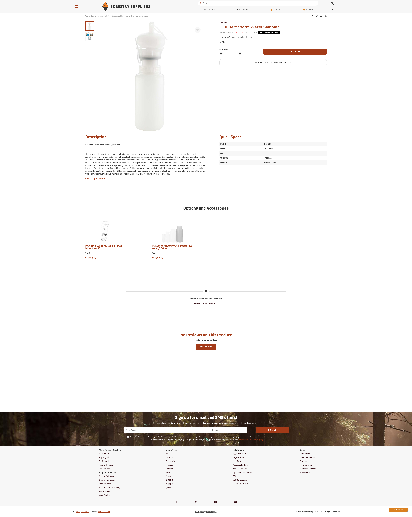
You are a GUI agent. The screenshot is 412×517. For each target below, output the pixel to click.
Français (169, 465)
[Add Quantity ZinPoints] (240, 53)
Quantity (224, 50)
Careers (303, 461)
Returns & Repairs (106, 465)
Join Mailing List (240, 468)
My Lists (310, 9)
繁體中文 (169, 484)
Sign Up (272, 430)
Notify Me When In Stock (269, 32)
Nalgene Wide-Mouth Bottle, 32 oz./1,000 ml (172, 247)
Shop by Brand (105, 484)
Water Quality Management (96, 16)
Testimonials (104, 461)
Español (169, 457)
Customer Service (308, 457)
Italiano (169, 472)
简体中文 (169, 480)
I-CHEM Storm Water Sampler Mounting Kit (103, 247)
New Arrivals (104, 491)
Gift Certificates (240, 480)
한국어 (169, 487)
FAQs (235, 476)
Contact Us (305, 453)
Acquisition (305, 472)
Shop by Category (106, 476)
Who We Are (104, 453)
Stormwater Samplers (139, 16)
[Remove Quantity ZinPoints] (221, 53)
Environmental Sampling (118, 16)
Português (170, 461)
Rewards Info (104, 468)
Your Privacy (238, 461)
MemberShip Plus (240, 484)
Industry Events (306, 465)
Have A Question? (95, 179)
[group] (89, 26)
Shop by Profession (107, 480)
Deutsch (169, 468)
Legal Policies (239, 457)
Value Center (104, 495)
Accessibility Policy (241, 465)
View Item (91, 258)
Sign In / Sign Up (240, 453)
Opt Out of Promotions (243, 472)
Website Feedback (308, 468)
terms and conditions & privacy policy (250, 440)
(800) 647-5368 (82, 511)
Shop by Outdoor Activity (109, 487)
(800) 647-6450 (104, 511)
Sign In (276, 9)
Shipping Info (104, 457)
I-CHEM (223, 23)
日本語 (169, 476)
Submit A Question (204, 304)
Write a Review (206, 347)
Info (167, 453)
